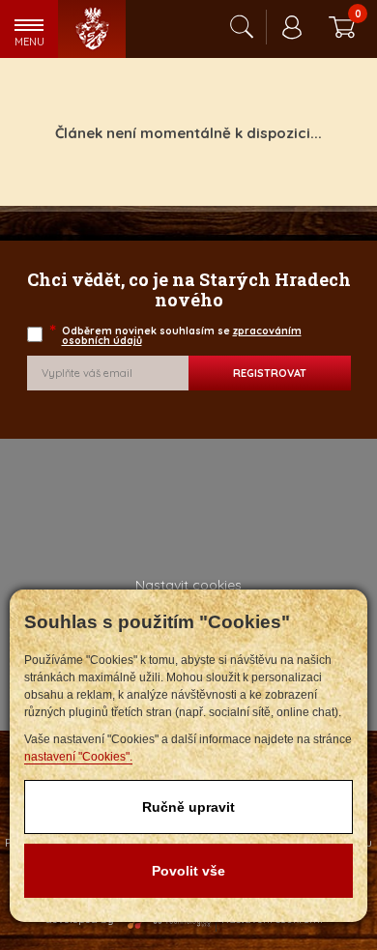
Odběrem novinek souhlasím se (177, 336)
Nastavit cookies (188, 584)
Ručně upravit (188, 807)
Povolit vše (188, 870)
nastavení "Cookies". (78, 756)
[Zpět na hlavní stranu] (92, 29)
